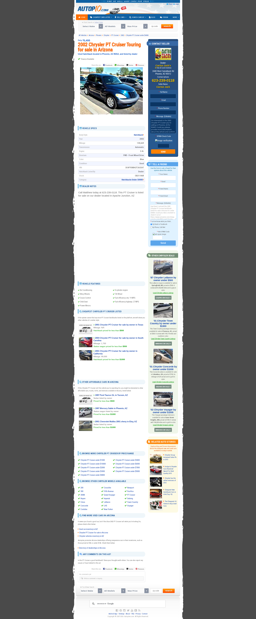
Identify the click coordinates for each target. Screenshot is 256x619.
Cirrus (83, 502)
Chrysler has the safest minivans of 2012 (169, 480)
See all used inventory (164, 68)
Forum (165, 17)
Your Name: (163, 174)
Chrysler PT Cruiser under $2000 (93, 467)
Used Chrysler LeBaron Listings (163, 293)
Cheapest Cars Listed (101, 17)
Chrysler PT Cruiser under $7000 (127, 467)
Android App (113, 614)
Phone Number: (163, 108)
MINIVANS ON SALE (162, 344)
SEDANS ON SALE (162, 387)
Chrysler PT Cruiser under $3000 (93, 471)
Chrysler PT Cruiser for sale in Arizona (93, 532)
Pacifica (130, 491)
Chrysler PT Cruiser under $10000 (93, 464)
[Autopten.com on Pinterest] (120, 610)
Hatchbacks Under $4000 (132, 180)
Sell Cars (121, 17)
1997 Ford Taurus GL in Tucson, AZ (111, 395)
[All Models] (114, 26)
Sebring (130, 498)
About (128, 614)
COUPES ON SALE (162, 298)
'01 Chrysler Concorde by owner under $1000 (163, 368)
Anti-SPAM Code (163, 232)
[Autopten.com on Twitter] (128, 610)
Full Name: (163, 92)
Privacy (138, 614)
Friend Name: (163, 189)
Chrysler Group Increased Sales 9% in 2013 (170, 457)
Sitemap (121, 614)
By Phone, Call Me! (158, 227)
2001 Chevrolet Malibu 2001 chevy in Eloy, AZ (116, 421)
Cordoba (84, 509)
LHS (105, 505)
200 (82, 487)
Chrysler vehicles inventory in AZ (91, 536)
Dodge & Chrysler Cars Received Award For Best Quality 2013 (170, 470)
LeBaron (107, 502)
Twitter (130, 65)
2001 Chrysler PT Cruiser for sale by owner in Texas (119, 325)
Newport (130, 487)
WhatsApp (120, 65)
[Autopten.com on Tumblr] (136, 610)
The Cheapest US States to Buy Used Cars (170, 503)
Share (171, 4)
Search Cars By (138, 17)
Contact (144, 614)
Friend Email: (163, 196)
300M (83, 495)
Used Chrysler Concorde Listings (163, 382)
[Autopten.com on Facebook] (117, 610)
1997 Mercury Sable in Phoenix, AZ (111, 408)
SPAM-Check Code (163, 136)
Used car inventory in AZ (88, 529)
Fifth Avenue (109, 491)
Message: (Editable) (163, 116)
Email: (163, 100)
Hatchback (138, 135)
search (167, 26)
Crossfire (107, 487)
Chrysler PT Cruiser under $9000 (127, 471)
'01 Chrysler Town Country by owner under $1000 (163, 323)
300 (82, 491)
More (175, 17)
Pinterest (141, 65)
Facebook (108, 65)
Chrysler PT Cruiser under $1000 (93, 460)
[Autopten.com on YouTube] (132, 610)
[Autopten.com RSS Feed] (139, 610)
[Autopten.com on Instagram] (124, 610)
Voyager (130, 505)
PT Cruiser (131, 495)
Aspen (83, 498)
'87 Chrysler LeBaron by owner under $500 (163, 279)
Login (177, 4)
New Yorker (108, 509)
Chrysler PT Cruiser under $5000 (127, 460)
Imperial (107, 498)
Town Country (132, 502)
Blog (153, 17)
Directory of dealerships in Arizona (92, 548)
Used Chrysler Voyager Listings (163, 425)
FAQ (132, 614)
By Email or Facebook (159, 224)
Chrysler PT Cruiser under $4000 (93, 475)
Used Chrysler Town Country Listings (163, 339)
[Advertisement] (111, 119)
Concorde (84, 505)
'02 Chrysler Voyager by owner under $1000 (163, 411)
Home (83, 17)
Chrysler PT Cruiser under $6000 (127, 464)
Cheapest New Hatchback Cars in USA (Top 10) (169, 492)
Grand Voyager (109, 495)
